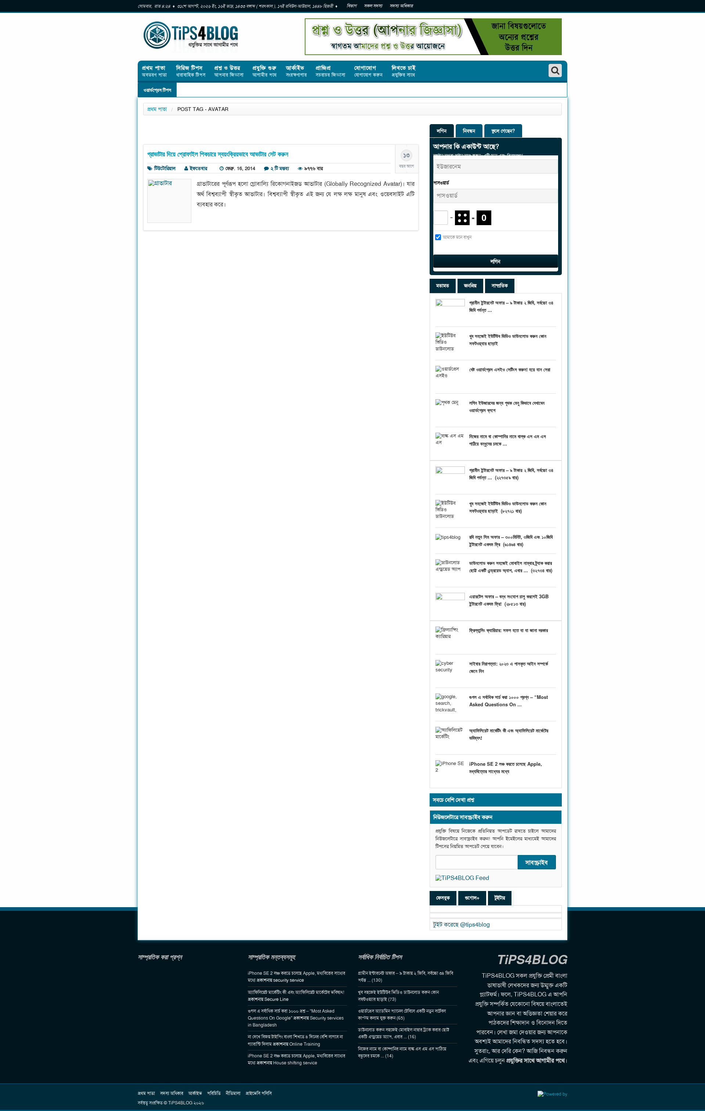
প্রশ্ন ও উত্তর (229, 71)
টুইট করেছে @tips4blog (461, 924)
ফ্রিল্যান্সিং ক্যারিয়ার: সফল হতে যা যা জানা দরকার (508, 630)
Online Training (304, 1044)
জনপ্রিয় (470, 285)
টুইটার (500, 898)
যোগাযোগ (368, 71)
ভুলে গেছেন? (503, 131)
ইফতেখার (198, 168)
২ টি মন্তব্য (280, 168)
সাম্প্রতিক (500, 285)
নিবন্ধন (469, 131)
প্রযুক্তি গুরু (265, 71)
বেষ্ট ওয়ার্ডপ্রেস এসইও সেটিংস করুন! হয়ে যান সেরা (509, 369)
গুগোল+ (472, 898)
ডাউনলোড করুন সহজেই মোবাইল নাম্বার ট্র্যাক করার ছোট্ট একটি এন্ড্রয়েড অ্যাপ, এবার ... (510, 566)
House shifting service (295, 1063)
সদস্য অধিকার (401, 6)
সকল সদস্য (373, 6)
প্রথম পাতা (154, 71)
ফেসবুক (443, 898)
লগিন (441, 131)
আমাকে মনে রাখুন (457, 237)
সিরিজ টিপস (191, 71)
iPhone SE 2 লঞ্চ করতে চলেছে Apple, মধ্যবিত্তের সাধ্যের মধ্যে (505, 767)
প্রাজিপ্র (331, 71)
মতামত (442, 285)
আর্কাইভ (296, 71)
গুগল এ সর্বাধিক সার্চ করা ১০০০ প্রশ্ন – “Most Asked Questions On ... (508, 700)
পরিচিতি (214, 1093)
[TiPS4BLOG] (209, 37)
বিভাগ (352, 6)
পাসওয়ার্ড (441, 183)
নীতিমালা (233, 1093)
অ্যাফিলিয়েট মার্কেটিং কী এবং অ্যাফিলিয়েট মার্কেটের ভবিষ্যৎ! (296, 992)
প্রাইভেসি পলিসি (259, 1093)
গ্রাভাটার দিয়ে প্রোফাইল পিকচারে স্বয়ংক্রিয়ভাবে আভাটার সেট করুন (217, 154)
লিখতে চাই (404, 71)
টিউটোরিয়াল (165, 168)
